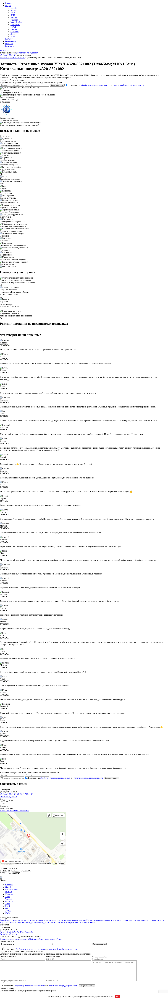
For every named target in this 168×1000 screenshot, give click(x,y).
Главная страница (8, 57)
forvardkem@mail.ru (8, 796)
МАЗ (12, 36)
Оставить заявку (111, 778)
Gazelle (13, 8)
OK (117, 997)
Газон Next (15, 24)
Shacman (14, 20)
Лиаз (12, 34)
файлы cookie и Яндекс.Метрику (72, 996)
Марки (8, 5)
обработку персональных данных (96, 85)
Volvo (12, 10)
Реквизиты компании (19, 811)
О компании (10, 41)
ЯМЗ (12, 15)
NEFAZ (13, 17)
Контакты (9, 46)
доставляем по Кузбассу (27, 53)
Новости (9, 43)
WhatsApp (4, 50)
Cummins (14, 32)
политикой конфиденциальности (129, 85)
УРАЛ (13, 27)
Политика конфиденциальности (14, 939)
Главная (8, 3)
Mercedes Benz (16, 22)
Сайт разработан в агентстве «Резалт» (46, 939)
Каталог (8, 39)
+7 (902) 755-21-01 (25, 794)
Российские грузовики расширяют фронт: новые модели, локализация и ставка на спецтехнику (43, 920)
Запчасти (20, 57)
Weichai (13, 29)
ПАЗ (12, 13)
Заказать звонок (57, 85)
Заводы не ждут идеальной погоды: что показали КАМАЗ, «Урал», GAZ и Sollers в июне (54, 922)
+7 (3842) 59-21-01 (8, 55)
